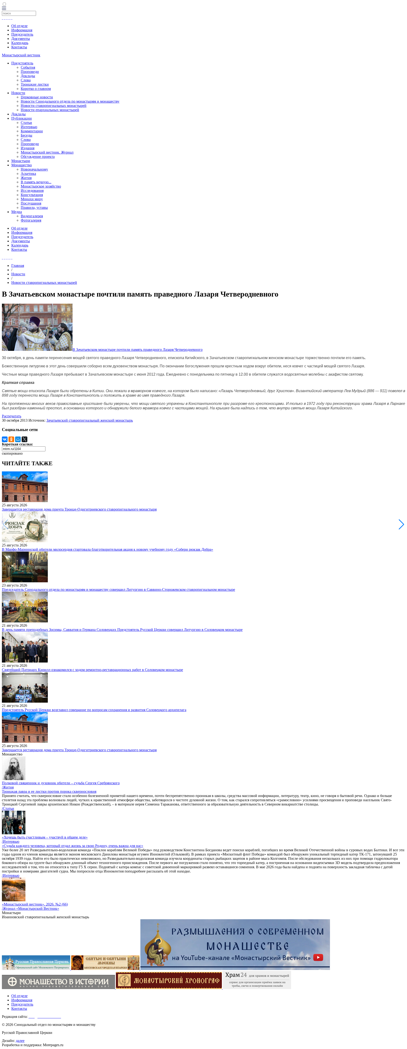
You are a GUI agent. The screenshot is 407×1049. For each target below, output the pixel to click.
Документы (20, 39)
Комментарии (32, 131)
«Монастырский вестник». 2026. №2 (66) (35, 904)
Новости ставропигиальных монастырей (53, 106)
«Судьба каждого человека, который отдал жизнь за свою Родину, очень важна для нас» (72, 846)
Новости (18, 93)
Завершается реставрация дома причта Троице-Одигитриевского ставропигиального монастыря (79, 509)
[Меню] (4, 9)
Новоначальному (34, 169)
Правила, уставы (34, 208)
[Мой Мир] (18, 439)
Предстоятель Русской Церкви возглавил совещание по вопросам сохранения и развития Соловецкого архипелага (94, 710)
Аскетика (28, 174)
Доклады (28, 76)
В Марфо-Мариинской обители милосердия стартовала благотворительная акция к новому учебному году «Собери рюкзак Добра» (107, 549)
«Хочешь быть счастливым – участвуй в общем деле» (45, 837)
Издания (27, 148)
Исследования (32, 191)
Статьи (26, 123)
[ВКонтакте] (5, 439)
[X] (24, 439)
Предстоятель (22, 63)
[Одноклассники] (11, 439)
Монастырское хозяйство (41, 186)
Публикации (21, 118)
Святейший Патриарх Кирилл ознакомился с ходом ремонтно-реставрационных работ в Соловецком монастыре (92, 670)
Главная (17, 266)
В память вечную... (36, 182)
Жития (26, 178)
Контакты (19, 47)
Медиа (16, 212)
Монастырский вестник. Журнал (47, 152)
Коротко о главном (36, 89)
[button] (401, 524)
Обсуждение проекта (38, 157)
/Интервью (10, 841)
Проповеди (30, 72)
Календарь (19, 43)
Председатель (22, 34)
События (28, 67)
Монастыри (20, 161)
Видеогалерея (32, 216)
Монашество (21, 165)
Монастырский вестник (21, 55)
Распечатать (11, 416)
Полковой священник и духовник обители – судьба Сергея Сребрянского (61, 783)
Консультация (32, 195)
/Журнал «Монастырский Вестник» (30, 908)
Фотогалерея (31, 220)
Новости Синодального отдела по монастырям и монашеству (70, 101)
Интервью (29, 127)
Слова (26, 80)
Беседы (26, 135)
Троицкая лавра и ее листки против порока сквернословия (49, 791)
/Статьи (8, 808)
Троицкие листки (35, 84)
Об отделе (19, 26)
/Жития (8, 787)
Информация (21, 30)
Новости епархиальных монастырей (50, 110)
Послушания (31, 203)
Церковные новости (37, 97)
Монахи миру (32, 199)
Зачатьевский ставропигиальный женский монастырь (89, 420)
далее (20, 1041)
